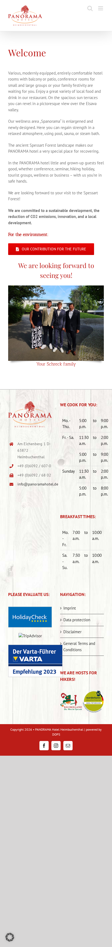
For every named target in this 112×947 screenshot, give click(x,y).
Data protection (76, 619)
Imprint (69, 608)
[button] (10, 937)
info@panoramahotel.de (34, 484)
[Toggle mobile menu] (101, 8)
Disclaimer (72, 631)
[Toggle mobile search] (90, 8)
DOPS (56, 734)
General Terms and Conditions (79, 646)
